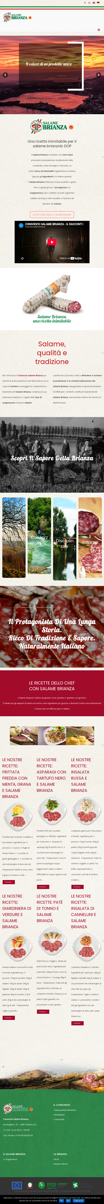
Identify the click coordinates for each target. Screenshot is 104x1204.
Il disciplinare (59, 1114)
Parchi (56, 1159)
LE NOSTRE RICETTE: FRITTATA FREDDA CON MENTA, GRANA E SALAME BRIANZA (16, 778)
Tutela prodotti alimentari (64, 1110)
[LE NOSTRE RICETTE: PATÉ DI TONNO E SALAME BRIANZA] (52, 941)
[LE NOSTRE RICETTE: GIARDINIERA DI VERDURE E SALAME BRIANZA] (17, 947)
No (68, 1201)
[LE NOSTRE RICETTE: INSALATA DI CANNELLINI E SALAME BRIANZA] (86, 947)
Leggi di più (78, 1201)
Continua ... (9, 882)
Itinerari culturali (60, 1164)
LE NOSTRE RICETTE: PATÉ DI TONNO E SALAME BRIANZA (50, 908)
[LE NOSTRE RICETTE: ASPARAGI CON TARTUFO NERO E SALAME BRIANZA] (52, 810)
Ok (61, 1201)
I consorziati (58, 1119)
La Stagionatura (10, 1159)
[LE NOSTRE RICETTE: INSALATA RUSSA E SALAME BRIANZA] (86, 810)
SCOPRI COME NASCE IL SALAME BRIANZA (52, 214)
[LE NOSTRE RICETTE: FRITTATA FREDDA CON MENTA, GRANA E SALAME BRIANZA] (17, 817)
